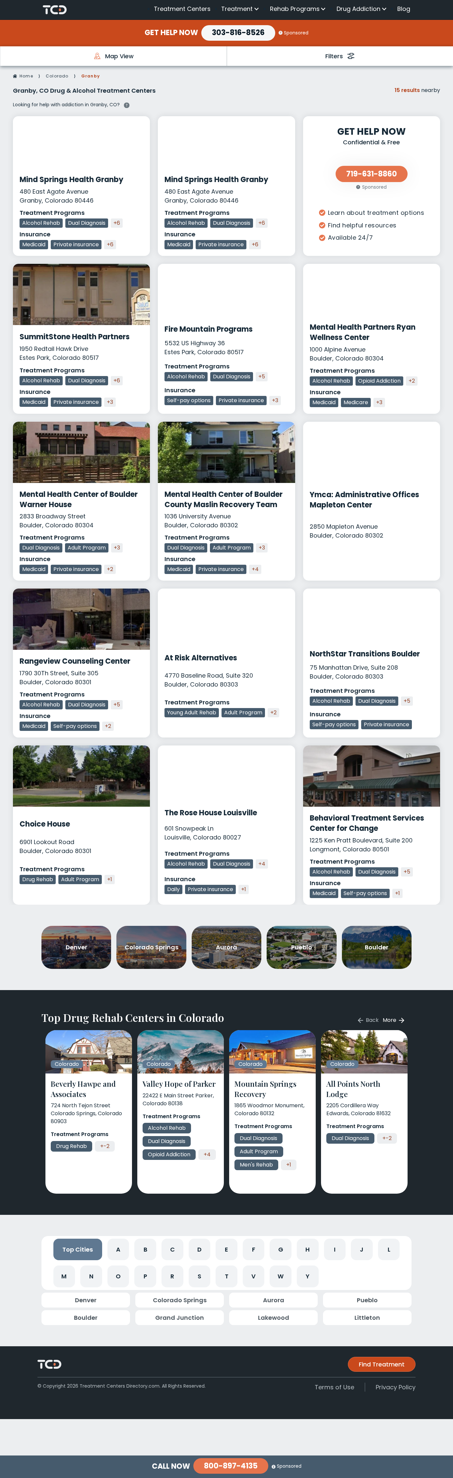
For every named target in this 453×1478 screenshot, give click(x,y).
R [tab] (172, 1276)
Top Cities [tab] (77, 1249)
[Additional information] (127, 104)
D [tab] (199, 1249)
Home (26, 76)
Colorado (57, 76)
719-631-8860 (371, 174)
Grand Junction (179, 1317)
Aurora (273, 1300)
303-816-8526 (238, 32)
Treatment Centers (182, 9)
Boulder (85, 1317)
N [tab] (91, 1276)
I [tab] (335, 1249)
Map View (119, 56)
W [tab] (281, 1276)
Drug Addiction (358, 9)
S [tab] (199, 1276)
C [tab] (172, 1249)
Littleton (367, 1317)
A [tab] (118, 1249)
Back (371, 1020)
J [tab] (361, 1249)
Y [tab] (307, 1276)
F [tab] (253, 1249)
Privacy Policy (396, 1387)
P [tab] (145, 1276)
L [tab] (389, 1249)
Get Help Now (171, 33)
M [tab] (64, 1276)
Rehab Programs (295, 9)
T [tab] (226, 1276)
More (390, 1020)
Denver (86, 1300)
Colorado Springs (180, 1300)
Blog (403, 9)
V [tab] (253, 1276)
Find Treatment (382, 1364)
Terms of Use (334, 1387)
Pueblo (367, 1300)
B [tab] (145, 1249)
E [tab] (226, 1249)
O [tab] (118, 1276)
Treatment (237, 9)
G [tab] (280, 1249)
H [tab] (307, 1249)
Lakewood (273, 1317)
